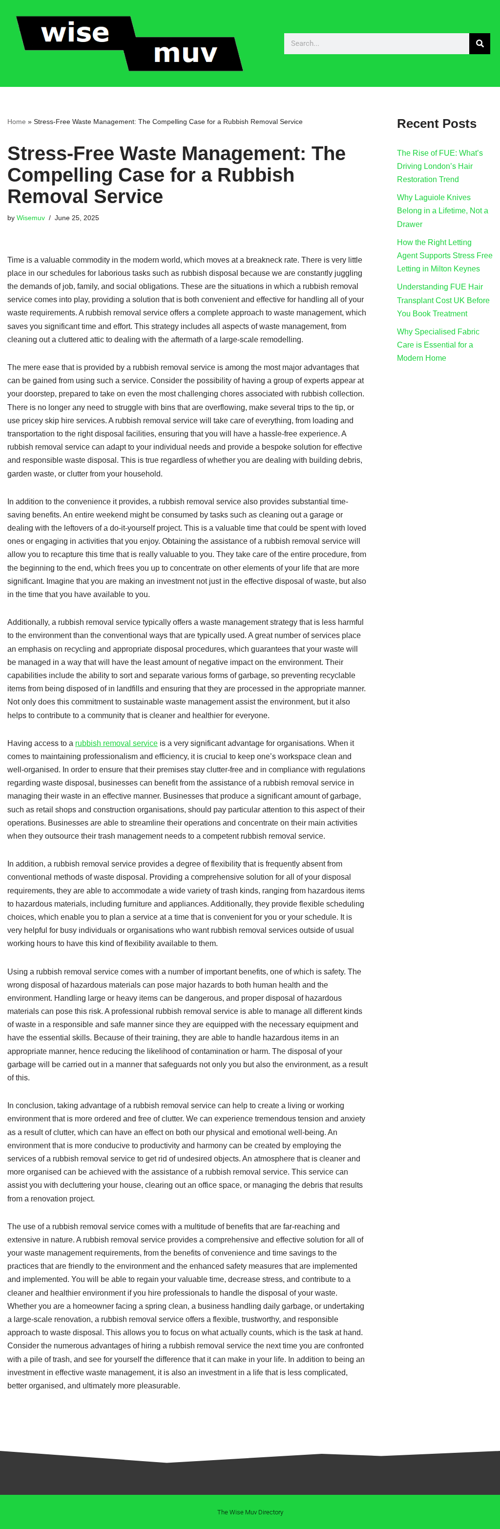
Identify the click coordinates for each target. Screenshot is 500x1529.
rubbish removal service (116, 743)
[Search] (479, 43)
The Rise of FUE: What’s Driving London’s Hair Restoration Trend (440, 166)
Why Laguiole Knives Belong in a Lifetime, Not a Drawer (442, 210)
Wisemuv (31, 218)
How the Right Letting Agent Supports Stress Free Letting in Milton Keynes (445, 255)
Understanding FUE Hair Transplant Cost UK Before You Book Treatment (443, 300)
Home (16, 121)
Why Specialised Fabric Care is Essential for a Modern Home (438, 345)
